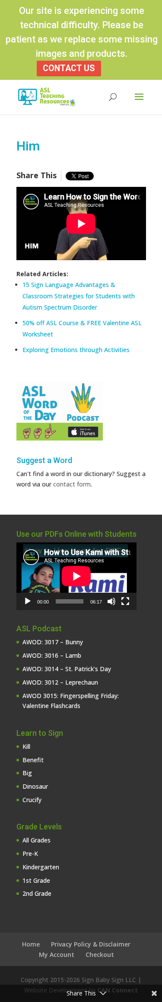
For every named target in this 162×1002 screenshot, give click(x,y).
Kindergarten (40, 867)
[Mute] (111, 601)
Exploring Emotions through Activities (76, 350)
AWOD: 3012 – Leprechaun (60, 682)
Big (27, 773)
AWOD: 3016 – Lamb (51, 655)
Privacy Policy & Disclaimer (90, 944)
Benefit (33, 760)
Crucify (31, 800)
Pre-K (30, 853)
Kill (26, 746)
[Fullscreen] (125, 601)
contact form (72, 484)
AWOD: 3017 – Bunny (52, 642)
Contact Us (69, 68)
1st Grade (36, 880)
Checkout (100, 954)
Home (31, 944)
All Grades (36, 840)
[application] (76, 576)
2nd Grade (36, 893)
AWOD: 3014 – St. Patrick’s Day (66, 669)
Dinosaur (35, 786)
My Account (56, 954)
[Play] (27, 601)
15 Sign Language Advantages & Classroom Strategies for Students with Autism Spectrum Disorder (78, 296)
